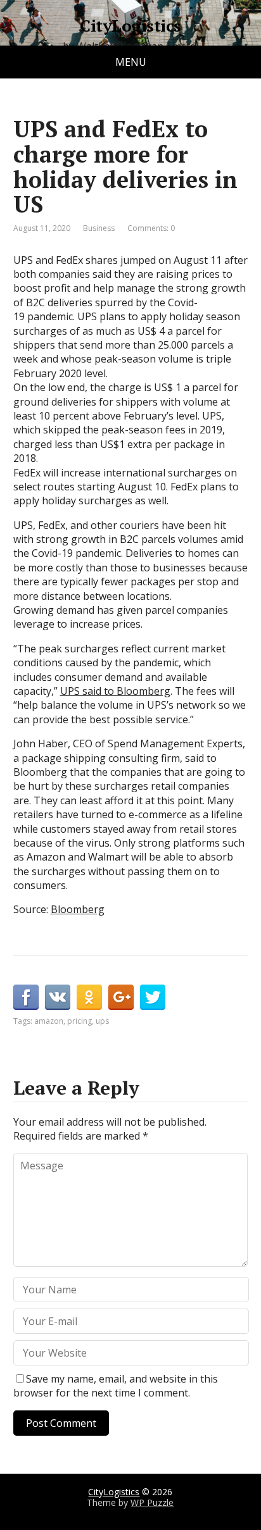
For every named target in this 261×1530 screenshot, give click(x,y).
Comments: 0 (151, 228)
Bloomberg (78, 909)
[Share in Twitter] (152, 997)
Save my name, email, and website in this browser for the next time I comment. (115, 1386)
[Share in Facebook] (26, 997)
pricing (79, 1021)
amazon (48, 1021)
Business (99, 228)
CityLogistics (130, 26)
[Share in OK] (89, 997)
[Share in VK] (57, 997)
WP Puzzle (152, 1502)
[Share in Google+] (121, 997)
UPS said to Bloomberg (115, 691)
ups (102, 1021)
